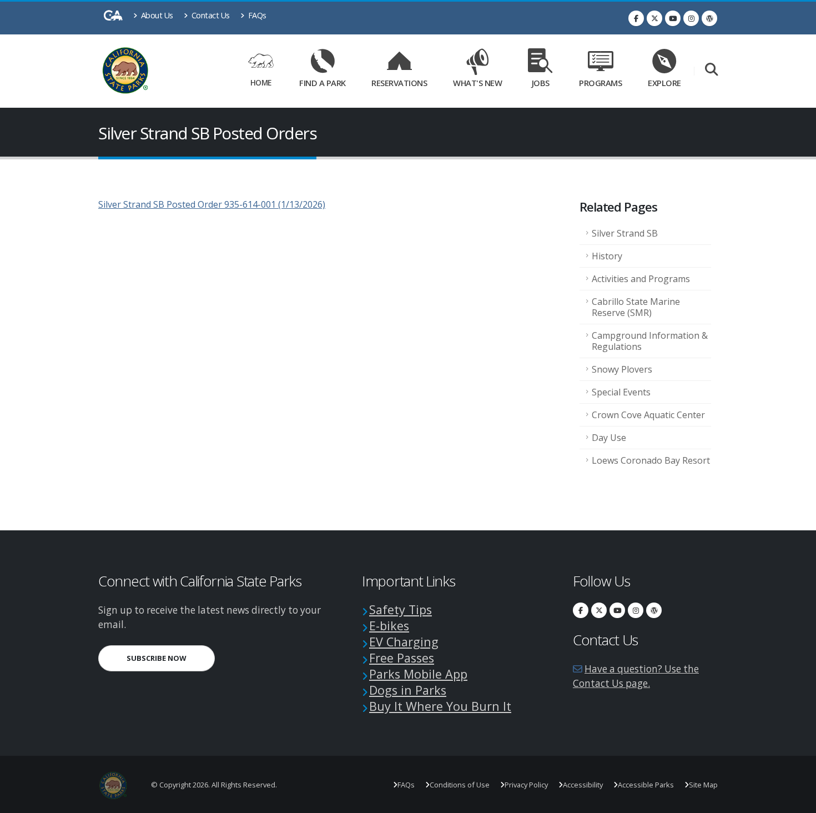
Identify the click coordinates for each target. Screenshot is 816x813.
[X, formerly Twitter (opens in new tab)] (654, 18)
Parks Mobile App (418, 674)
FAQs (256, 15)
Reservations (403, 81)
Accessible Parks (646, 785)
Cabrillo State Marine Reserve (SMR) (636, 307)
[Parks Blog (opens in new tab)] (709, 18)
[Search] (711, 70)
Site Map (703, 785)
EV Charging (404, 642)
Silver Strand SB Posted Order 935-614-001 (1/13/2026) (211, 204)
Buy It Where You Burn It (440, 706)
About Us (156, 15)
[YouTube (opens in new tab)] (673, 18)
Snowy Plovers (622, 369)
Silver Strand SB (625, 233)
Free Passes (401, 658)
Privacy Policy (526, 785)
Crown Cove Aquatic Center (648, 415)
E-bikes (389, 626)
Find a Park (322, 82)
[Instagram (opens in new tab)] (691, 18)
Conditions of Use (460, 785)
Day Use (609, 437)
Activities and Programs (641, 279)
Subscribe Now (171, 658)
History (607, 256)
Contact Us (209, 15)
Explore (664, 82)
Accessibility (583, 785)
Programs (600, 82)
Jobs (541, 82)
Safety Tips (400, 609)
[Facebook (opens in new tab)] (636, 18)
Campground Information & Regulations (650, 341)
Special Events (621, 392)
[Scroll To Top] (796, 800)
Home (260, 82)
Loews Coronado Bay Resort (651, 460)
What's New (477, 82)
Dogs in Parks (407, 690)
